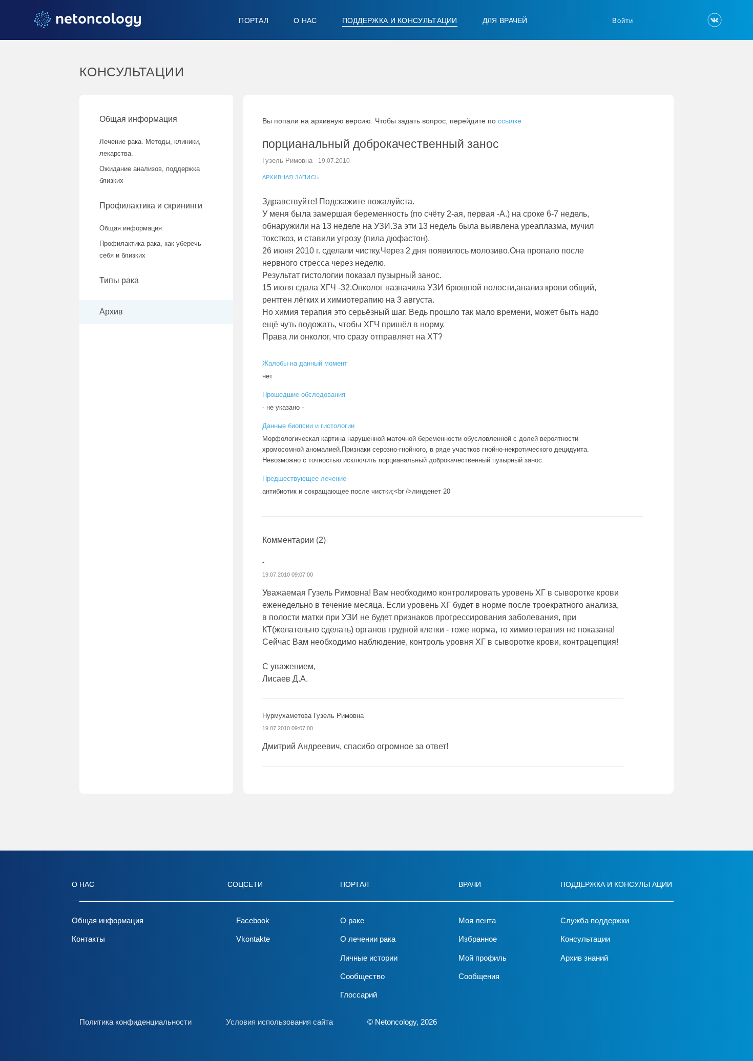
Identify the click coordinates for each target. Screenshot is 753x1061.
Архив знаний (584, 957)
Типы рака (120, 280)
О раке (352, 920)
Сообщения (478, 976)
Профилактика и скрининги (150, 205)
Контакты (88, 939)
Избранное (477, 939)
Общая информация (138, 119)
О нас (305, 20)
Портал (253, 20)
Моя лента (477, 920)
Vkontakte (253, 939)
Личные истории (369, 957)
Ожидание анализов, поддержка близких (149, 174)
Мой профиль (482, 957)
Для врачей (505, 20)
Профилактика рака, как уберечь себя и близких (150, 249)
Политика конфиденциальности (135, 1021)
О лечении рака (367, 939)
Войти (622, 21)
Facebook (252, 920)
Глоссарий (358, 994)
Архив (111, 311)
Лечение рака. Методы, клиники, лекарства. (150, 147)
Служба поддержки (594, 920)
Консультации (585, 939)
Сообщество (362, 976)
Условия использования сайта (279, 1021)
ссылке (509, 121)
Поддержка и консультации (399, 20)
